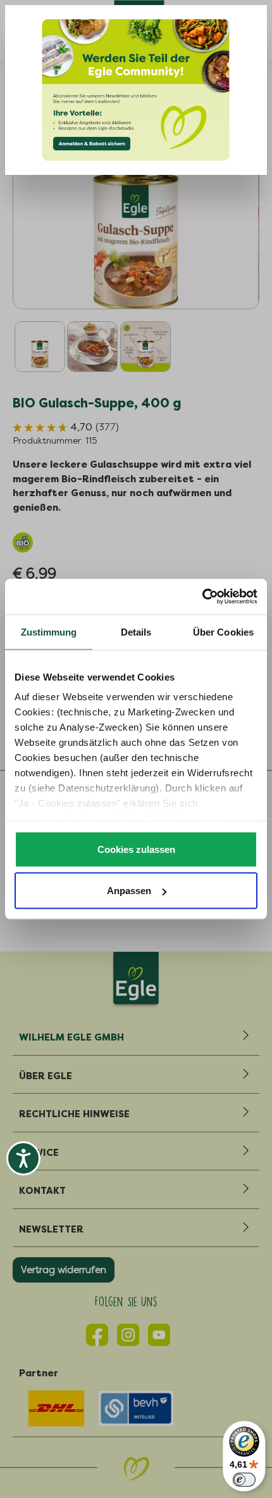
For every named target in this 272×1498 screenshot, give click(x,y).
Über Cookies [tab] (223, 631)
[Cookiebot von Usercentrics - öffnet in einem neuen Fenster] (202, 597)
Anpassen (129, 890)
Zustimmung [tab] (49, 631)
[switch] (244, 1480)
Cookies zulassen (136, 848)
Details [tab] (136, 631)
